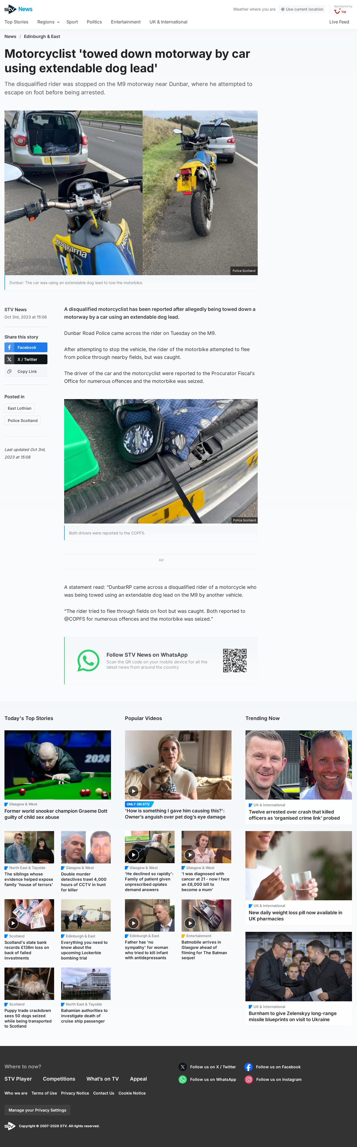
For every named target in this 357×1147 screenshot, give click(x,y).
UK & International (168, 22)
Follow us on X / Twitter (213, 1066)
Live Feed (339, 22)
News (10, 36)
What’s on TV (102, 1079)
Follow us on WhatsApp (213, 1079)
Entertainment (126, 22)
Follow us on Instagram (279, 1079)
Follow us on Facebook (278, 1066)
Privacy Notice (75, 1093)
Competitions (59, 1079)
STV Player (18, 1079)
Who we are (15, 1093)
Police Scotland (23, 420)
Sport (72, 22)
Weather (241, 9)
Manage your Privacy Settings (37, 1110)
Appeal (138, 1079)
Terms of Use (44, 1093)
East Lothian (20, 408)
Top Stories (16, 22)
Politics (94, 22)
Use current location (304, 9)
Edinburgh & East (42, 36)
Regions (46, 22)
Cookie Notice (132, 1093)
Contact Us (103, 1093)
